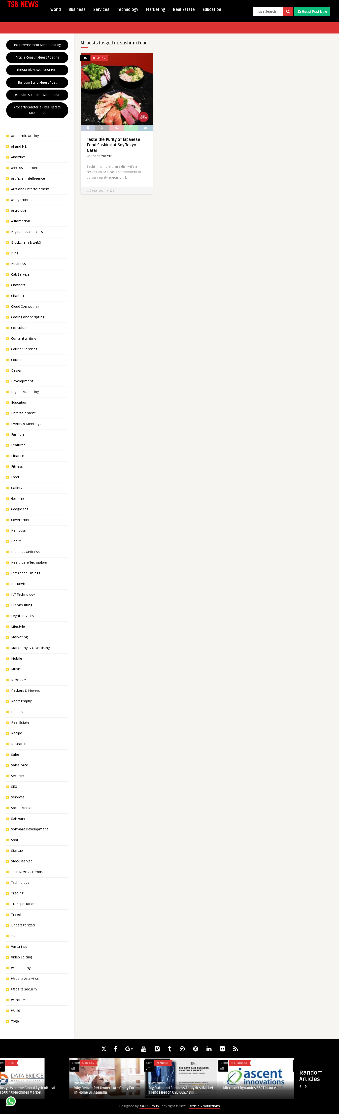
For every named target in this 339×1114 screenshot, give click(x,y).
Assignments (21, 200)
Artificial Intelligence (28, 178)
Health (16, 541)
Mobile (16, 658)
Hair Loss (18, 530)
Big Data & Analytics (27, 232)
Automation (20, 221)
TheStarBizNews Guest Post (37, 70)
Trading (17, 893)
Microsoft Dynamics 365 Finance (180, 1088)
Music (16, 669)
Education (212, 9)
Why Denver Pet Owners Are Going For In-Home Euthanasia (35, 1090)
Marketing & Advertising (30, 648)
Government (21, 520)
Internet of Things (25, 573)
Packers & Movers (25, 690)
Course (16, 360)
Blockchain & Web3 (26, 242)
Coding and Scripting (27, 317)
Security (17, 776)
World (55, 9)
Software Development (29, 829)
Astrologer (19, 210)
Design (16, 370)
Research (18, 744)
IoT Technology (23, 594)
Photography (21, 701)
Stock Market (21, 861)
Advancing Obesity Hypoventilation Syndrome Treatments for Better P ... (258, 1090)
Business (77, 9)
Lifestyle (18, 626)
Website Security (24, 989)
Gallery (16, 488)
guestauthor (13, 1083)
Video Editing (21, 957)
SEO (14, 787)
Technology (127, 9)
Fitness (17, 466)
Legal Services (22, 616)
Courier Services (24, 349)
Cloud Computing (25, 306)
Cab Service (20, 274)
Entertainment (23, 413)
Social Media (21, 808)
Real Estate (184, 9)
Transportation (23, 904)
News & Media (22, 680)
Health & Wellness (25, 552)
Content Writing (23, 338)
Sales (15, 755)
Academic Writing (25, 136)
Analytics (18, 157)
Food (15, 477)
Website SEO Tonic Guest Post (37, 95)
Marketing (155, 9)
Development (22, 381)
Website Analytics (25, 979)
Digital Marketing (25, 392)
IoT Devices (20, 584)
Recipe (16, 733)
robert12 (106, 156)
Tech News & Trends (27, 872)
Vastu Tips (19, 947)
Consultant (20, 328)
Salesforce (19, 765)
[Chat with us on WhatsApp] (11, 1102)
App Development (25, 168)
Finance (17, 456)
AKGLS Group (149, 1106)
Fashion (17, 434)
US (13, 936)
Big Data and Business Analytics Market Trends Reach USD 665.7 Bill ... (111, 1090)
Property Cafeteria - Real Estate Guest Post (37, 110)
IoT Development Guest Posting (37, 45)
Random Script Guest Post (37, 83)
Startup (17, 851)
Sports (16, 840)
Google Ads (19, 509)
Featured (18, 445)
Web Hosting (21, 968)
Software (18, 819)
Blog (14, 253)
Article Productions (204, 1106)
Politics (17, 712)
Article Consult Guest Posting (37, 58)
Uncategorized (23, 925)
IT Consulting (21, 605)
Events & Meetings (26, 424)
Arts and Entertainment (30, 189)
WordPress (19, 1000)
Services (101, 9)
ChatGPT (17, 296)
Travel (16, 915)
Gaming (17, 498)
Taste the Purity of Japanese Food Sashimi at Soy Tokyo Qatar (113, 145)
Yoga (15, 1021)
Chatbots (18, 285)
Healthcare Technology (29, 562)
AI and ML (19, 146)
